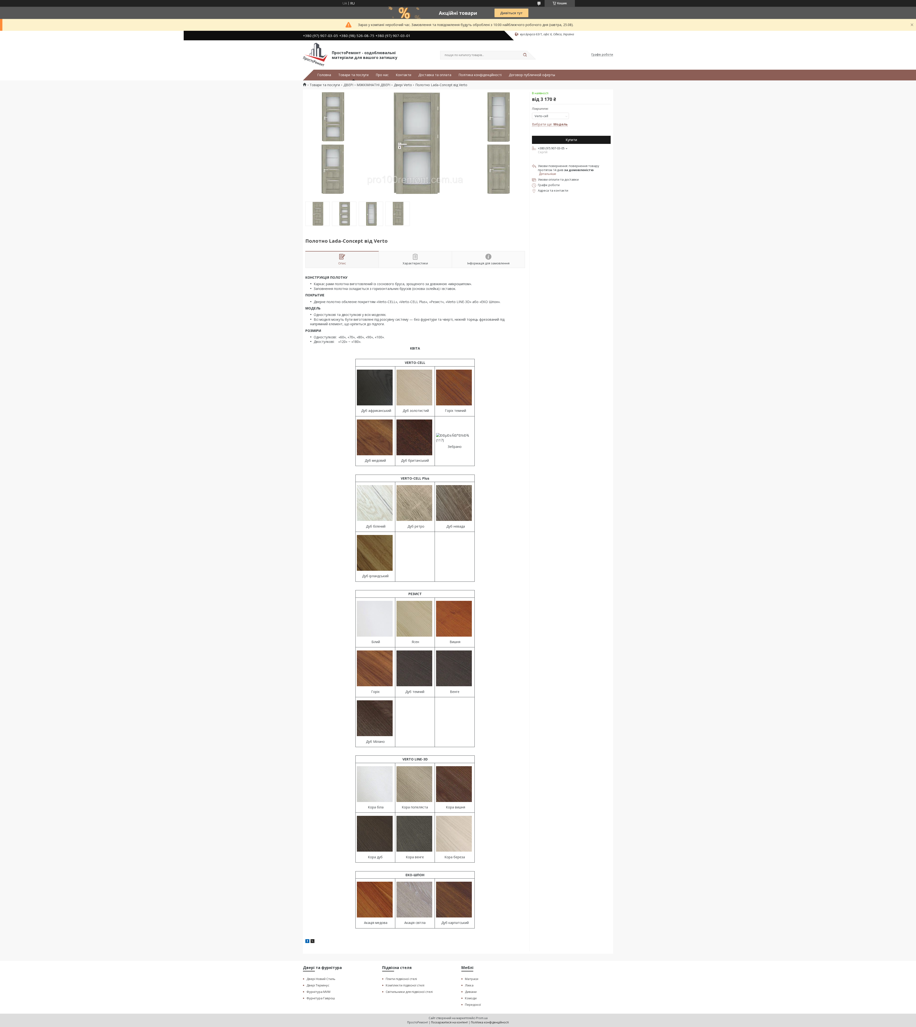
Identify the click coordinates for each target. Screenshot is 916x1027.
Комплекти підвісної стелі (405, 985)
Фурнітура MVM (318, 992)
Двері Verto (403, 85)
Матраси (471, 979)
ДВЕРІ (348, 85)
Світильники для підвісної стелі (409, 992)
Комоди (471, 998)
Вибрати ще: (550, 124)
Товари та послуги (353, 75)
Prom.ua (482, 1018)
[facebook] (307, 941)
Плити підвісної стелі (401, 979)
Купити (571, 139)
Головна (324, 75)
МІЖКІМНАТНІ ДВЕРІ (373, 85)
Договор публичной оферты (532, 75)
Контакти (403, 75)
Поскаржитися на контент (449, 1022)
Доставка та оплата (434, 75)
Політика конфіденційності (480, 75)
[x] (312, 941)
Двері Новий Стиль (321, 979)
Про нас (382, 75)
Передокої (473, 1004)
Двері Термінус (318, 985)
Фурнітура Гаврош (321, 998)
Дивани (471, 992)
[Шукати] (525, 55)
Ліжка (469, 985)
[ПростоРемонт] (315, 55)
